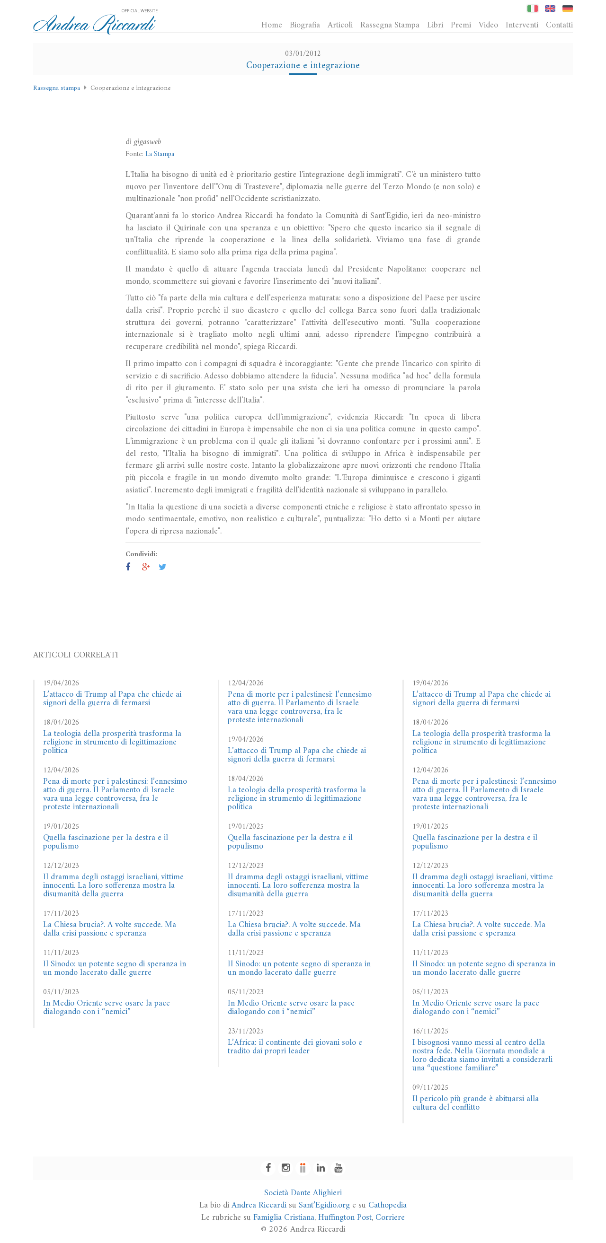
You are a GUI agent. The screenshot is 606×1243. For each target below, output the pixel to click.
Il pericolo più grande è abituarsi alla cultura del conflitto (475, 1103)
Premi (461, 25)
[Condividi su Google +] (146, 567)
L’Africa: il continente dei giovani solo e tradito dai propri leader (295, 1047)
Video (488, 25)
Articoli (340, 25)
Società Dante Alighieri (303, 1193)
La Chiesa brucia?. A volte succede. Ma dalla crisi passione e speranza (109, 929)
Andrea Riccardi (259, 1205)
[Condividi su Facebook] (127, 567)
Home (271, 25)
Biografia (305, 25)
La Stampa (159, 154)
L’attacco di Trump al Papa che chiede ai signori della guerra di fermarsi (112, 698)
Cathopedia (387, 1205)
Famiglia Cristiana (283, 1217)
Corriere (390, 1217)
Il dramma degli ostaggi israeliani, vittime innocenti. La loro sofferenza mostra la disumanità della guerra (113, 886)
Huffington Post (345, 1217)
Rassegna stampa (56, 88)
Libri (435, 25)
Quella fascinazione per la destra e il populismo (105, 842)
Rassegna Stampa (389, 25)
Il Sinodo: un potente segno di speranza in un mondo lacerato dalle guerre (114, 968)
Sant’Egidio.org (324, 1205)
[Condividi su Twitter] (163, 567)
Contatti (559, 25)
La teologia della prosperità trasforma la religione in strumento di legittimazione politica (112, 742)
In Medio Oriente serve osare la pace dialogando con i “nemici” (106, 1007)
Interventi (522, 25)
